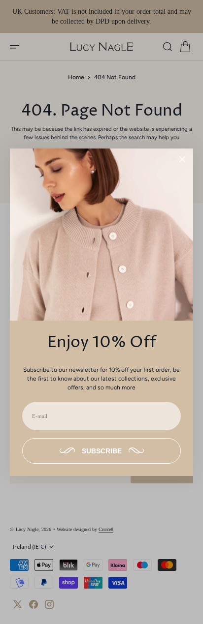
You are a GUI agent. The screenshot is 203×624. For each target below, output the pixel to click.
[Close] (182, 159)
